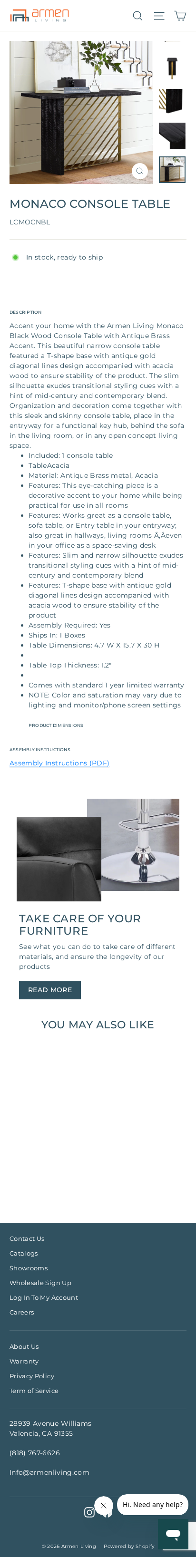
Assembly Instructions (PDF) (59, 763)
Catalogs (24, 1253)
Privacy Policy (32, 1376)
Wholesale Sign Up (40, 1282)
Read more (50, 990)
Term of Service (34, 1390)
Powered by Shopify (129, 1546)
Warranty (24, 1361)
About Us (24, 1346)
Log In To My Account (44, 1297)
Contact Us (27, 1238)
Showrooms (29, 1268)
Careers (22, 1312)
